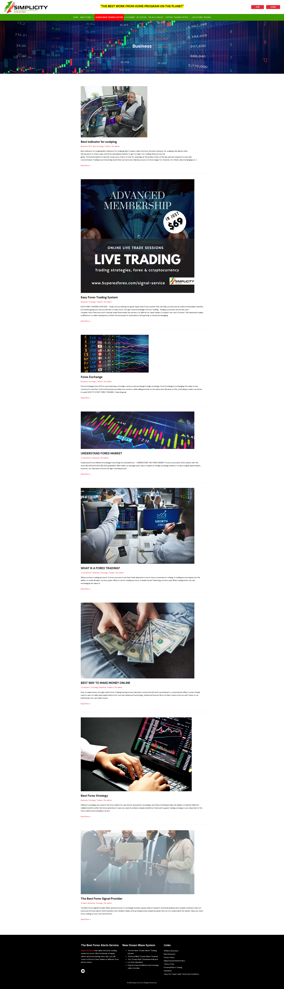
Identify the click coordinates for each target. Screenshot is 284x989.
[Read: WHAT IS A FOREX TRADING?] (137, 525)
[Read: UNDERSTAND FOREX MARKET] (137, 430)
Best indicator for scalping (99, 142)
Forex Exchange (92, 377)
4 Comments (86, 573)
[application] (93, 17)
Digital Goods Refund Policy (174, 961)
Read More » (86, 165)
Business (84, 146)
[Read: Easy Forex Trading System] (137, 236)
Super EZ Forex (87, 950)
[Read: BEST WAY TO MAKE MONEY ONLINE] (137, 640)
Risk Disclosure (169, 954)
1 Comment (85, 687)
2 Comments (86, 458)
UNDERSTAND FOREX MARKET (101, 453)
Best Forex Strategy (94, 796)
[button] (257, 7)
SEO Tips (92, 146)
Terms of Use (169, 964)
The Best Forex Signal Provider (101, 899)
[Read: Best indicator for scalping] (114, 111)
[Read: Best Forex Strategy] (136, 754)
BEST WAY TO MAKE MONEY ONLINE (105, 683)
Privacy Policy (169, 957)
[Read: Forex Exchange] (115, 353)
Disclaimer (168, 971)
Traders (107, 146)
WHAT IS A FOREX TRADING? (100, 568)
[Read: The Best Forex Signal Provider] (137, 862)
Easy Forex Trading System (99, 297)
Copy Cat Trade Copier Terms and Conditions (181, 974)
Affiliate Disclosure (171, 951)
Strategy (100, 146)
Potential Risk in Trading (173, 967)
